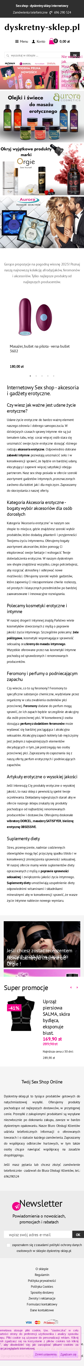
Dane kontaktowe (42, 1310)
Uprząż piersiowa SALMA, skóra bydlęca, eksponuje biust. (56, 1017)
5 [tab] (54, 376)
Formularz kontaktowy (42, 1304)
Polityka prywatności (42, 1280)
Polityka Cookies (42, 1286)
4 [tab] (48, 376)
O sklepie (42, 1269)
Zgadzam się (68, 1354)
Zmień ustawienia (45, 1354)
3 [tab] (42, 376)
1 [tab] (30, 376)
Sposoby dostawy (42, 1292)
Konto (41, 41)
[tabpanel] (42, 332)
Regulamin (42, 1275)
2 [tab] (36, 376)
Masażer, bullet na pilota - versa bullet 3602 (40, 349)
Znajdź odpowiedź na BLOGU (72, 71)
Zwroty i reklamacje (42, 1298)
